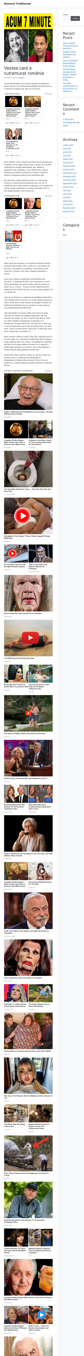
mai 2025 (67, 197)
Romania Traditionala (17, 3)
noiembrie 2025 (69, 176)
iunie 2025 (67, 194)
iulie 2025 (67, 190)
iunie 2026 (67, 152)
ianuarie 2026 (68, 169)
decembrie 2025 (69, 173)
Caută (65, 15)
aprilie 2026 (68, 159)
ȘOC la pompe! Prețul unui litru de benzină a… (70, 45)
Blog (64, 235)
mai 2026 (67, 155)
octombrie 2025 (69, 180)
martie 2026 (68, 162)
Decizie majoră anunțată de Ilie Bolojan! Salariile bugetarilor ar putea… (69, 74)
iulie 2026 (67, 148)
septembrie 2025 (70, 183)
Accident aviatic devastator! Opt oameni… (69, 54)
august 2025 (68, 187)
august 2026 (68, 145)
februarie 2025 (69, 208)
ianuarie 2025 (68, 211)
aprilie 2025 (68, 201)
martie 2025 (68, 204)
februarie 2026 (69, 166)
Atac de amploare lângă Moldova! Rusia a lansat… (70, 63)
